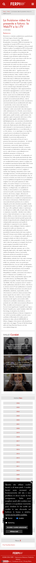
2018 (18, 437)
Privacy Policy (27, 561)
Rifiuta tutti (14, 531)
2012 (18, 462)
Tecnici (10, 518)
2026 (18, 403)
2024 (18, 411)
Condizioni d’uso (17, 561)
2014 (18, 453)
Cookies (5, 561)
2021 (18, 424)
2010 (18, 470)
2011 (18, 466)
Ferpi (4, 11)
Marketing (11, 523)
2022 (18, 420)
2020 (18, 428)
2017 (18, 441)
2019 (18, 432)
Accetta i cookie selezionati (17, 527)
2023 (18, 416)
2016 (18, 445)
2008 (18, 479)
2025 (18, 407)
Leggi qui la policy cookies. (16, 514)
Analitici (21, 518)
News (8, 11)
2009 (18, 475)
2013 (18, 458)
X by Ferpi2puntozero (9, 545)
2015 (18, 449)
